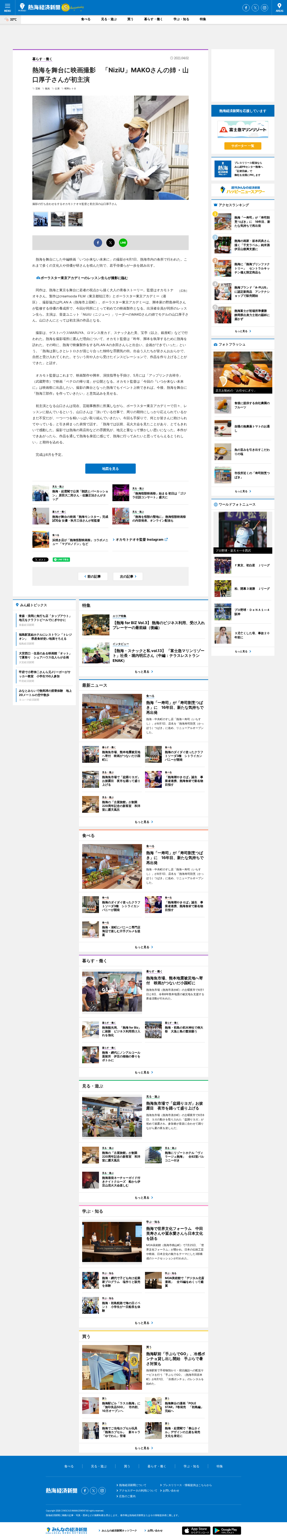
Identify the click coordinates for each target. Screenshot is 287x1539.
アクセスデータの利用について (138, 1490)
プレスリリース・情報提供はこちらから (187, 1485)
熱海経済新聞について (132, 1485)
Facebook (246, 7)
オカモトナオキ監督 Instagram (139, 539)
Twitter (255, 7)
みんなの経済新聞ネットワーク (66, 1530)
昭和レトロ (70, 88)
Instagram (264, 7)
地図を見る (110, 468)
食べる (86, 19)
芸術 (38, 88)
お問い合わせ (171, 1490)
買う (130, 19)
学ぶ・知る (181, 19)
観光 (47, 88)
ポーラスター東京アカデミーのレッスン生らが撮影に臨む (84, 278)
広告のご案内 (127, 1496)
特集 (203, 19)
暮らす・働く (153, 19)
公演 (57, 88)
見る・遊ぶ (109, 19)
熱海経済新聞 (39, 7)
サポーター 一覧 (242, 146)
